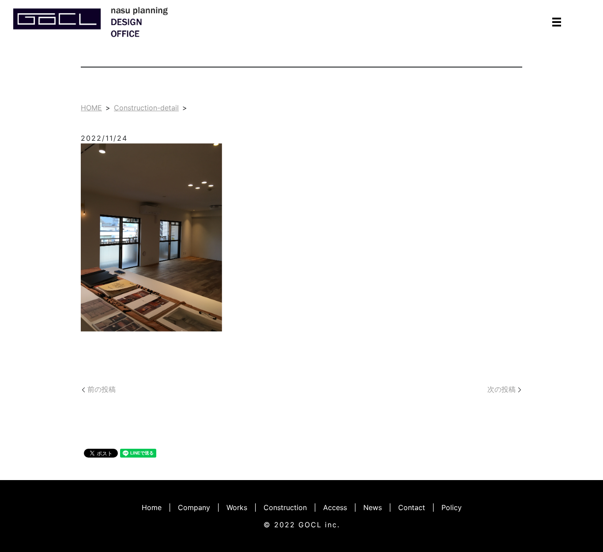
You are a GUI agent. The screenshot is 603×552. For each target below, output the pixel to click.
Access (335, 507)
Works (236, 507)
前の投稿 (101, 389)
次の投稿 (501, 389)
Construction (285, 507)
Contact (411, 507)
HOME (91, 107)
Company (194, 507)
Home (152, 507)
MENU (556, 22)
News (372, 507)
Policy (451, 507)
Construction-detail (146, 107)
